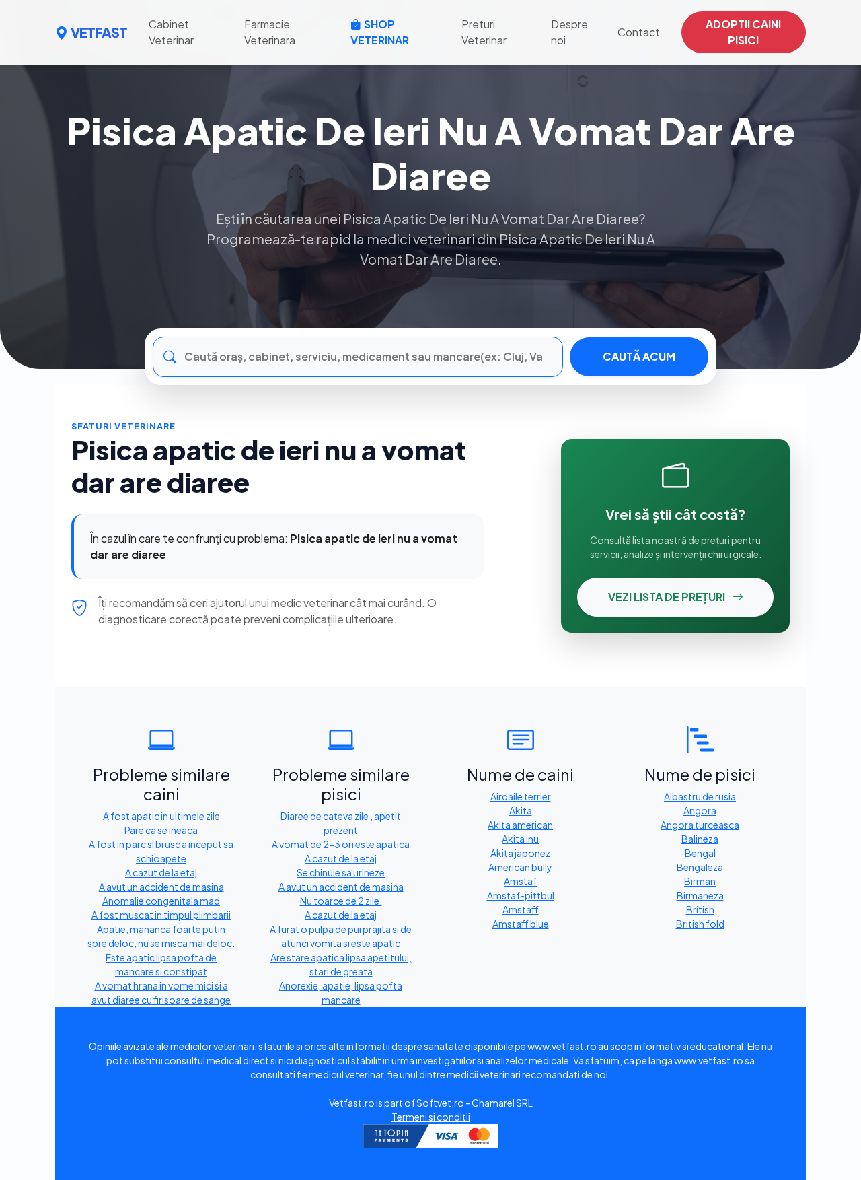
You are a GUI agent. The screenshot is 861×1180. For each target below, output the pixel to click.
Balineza (699, 839)
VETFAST (99, 32)
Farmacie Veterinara (269, 32)
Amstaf (520, 881)
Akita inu (520, 839)
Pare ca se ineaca (161, 830)
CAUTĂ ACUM (639, 356)
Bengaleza (700, 867)
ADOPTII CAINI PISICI (743, 32)
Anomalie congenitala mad (161, 901)
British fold (700, 923)
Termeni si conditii (430, 1117)
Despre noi (569, 32)
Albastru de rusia (700, 796)
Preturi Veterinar (484, 32)
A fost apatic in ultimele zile (161, 816)
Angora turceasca (700, 825)
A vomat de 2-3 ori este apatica (341, 844)
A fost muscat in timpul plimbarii (161, 915)
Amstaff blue (520, 923)
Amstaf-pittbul (520, 895)
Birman (700, 881)
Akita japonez (520, 853)
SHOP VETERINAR (379, 32)
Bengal (700, 853)
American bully (520, 867)
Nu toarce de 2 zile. (341, 901)
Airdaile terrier (520, 796)
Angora (699, 810)
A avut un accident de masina (161, 886)
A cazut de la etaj (161, 872)
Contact (638, 32)
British (700, 909)
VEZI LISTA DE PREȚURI (667, 597)
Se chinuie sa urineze (341, 872)
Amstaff (520, 909)
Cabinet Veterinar (171, 32)
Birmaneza (700, 895)
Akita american (520, 825)
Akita (520, 810)
